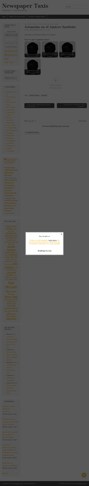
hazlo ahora (53, 240)
